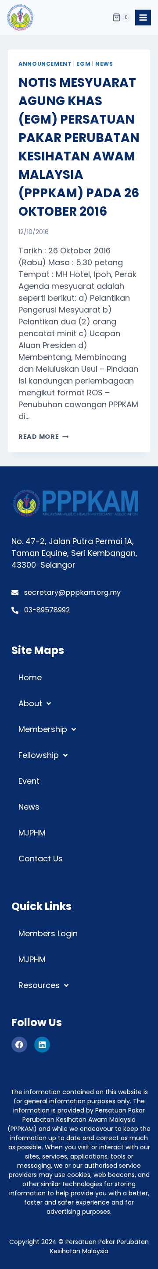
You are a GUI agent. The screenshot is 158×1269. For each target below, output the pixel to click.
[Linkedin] (42, 1044)
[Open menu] (143, 17)
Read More (43, 436)
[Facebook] (19, 1044)
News (104, 64)
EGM (83, 64)
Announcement (45, 64)
